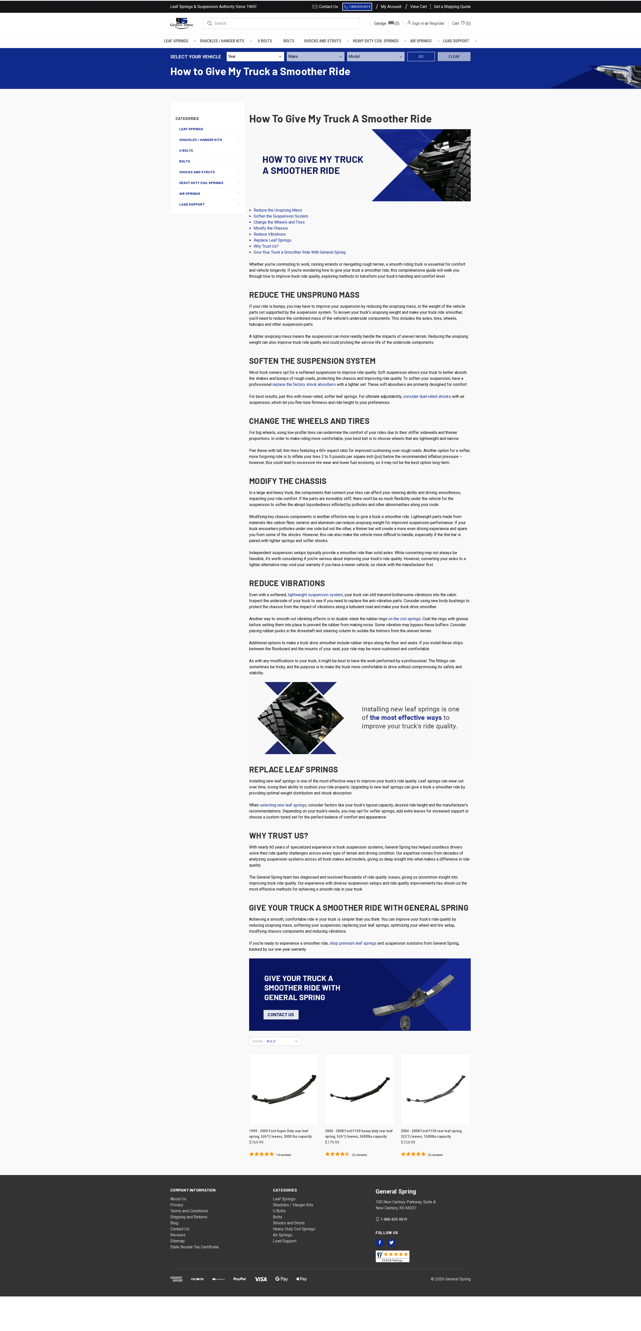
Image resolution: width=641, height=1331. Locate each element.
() (461, 23)
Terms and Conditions (189, 1211)
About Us (178, 1199)
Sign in (418, 23)
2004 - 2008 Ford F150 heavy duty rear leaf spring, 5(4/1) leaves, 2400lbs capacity (359, 1134)
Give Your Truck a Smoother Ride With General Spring (300, 252)
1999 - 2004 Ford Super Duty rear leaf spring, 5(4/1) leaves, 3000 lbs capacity (280, 1134)
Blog (174, 1223)
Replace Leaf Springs (272, 240)
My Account (391, 7)
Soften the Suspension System (281, 216)
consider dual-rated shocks (427, 396)
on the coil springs (404, 618)
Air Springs (421, 41)
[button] (386, 24)
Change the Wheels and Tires (279, 222)
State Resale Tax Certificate (194, 1247)
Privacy (176, 1205)
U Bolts (265, 41)
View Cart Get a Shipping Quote (440, 7)
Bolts (288, 41)
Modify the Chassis (271, 228)
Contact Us (328, 6)
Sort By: (257, 1041)
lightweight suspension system (315, 594)
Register (436, 23)
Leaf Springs (176, 41)
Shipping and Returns (188, 1217)
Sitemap (177, 1241)
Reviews (178, 1235)
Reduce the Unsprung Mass (278, 210)
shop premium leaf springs (353, 943)
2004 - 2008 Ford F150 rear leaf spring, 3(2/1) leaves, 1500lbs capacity (431, 1134)
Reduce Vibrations (270, 234)
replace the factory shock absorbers (304, 384)
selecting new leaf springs (283, 805)
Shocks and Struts (322, 41)
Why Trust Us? (266, 246)
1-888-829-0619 (359, 7)
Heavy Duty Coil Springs (376, 41)
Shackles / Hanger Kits (222, 41)
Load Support (456, 41)
